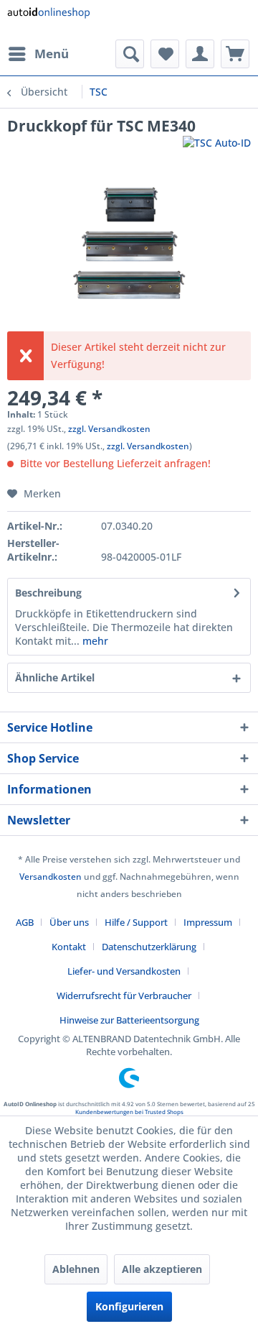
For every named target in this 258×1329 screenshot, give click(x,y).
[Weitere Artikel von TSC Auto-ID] (217, 148)
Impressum (207, 922)
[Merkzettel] (164, 54)
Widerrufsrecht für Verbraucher (124, 995)
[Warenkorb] (235, 54)
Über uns (69, 922)
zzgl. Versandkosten (109, 429)
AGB (25, 922)
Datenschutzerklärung (149, 946)
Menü (51, 53)
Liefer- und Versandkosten (124, 971)
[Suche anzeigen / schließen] (129, 54)
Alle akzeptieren (162, 1269)
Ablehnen (76, 1269)
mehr (94, 641)
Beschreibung (48, 592)
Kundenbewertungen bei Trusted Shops (129, 1112)
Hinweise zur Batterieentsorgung (129, 1019)
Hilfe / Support (136, 922)
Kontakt (69, 946)
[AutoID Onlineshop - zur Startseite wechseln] (48, 19)
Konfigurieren (129, 1306)
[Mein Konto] (200, 54)
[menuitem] (38, 54)
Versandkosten (50, 876)
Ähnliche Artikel (55, 677)
